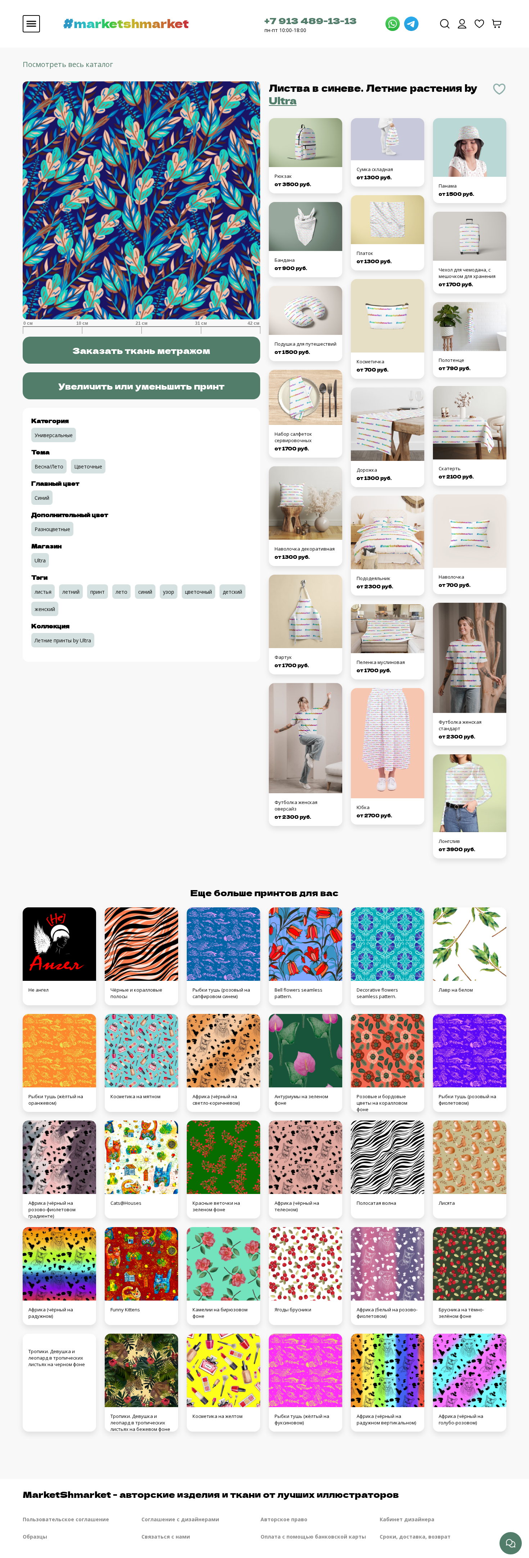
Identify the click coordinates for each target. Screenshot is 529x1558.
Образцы (35, 1536)
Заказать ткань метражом (141, 350)
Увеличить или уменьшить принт (141, 386)
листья (43, 591)
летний (71, 591)
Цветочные (88, 466)
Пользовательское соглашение (66, 1519)
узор (168, 591)
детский (232, 591)
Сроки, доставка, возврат (415, 1536)
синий (145, 591)
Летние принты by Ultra (63, 640)
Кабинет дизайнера (407, 1519)
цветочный (198, 591)
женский (45, 609)
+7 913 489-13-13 (310, 20)
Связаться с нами (165, 1536)
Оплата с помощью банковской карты (313, 1536)
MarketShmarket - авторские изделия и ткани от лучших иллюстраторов (211, 1494)
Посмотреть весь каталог (68, 64)
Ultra (283, 100)
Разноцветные (52, 529)
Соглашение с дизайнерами (180, 1519)
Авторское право (284, 1519)
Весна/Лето (49, 466)
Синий (42, 497)
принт (97, 591)
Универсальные (54, 435)
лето (121, 591)
